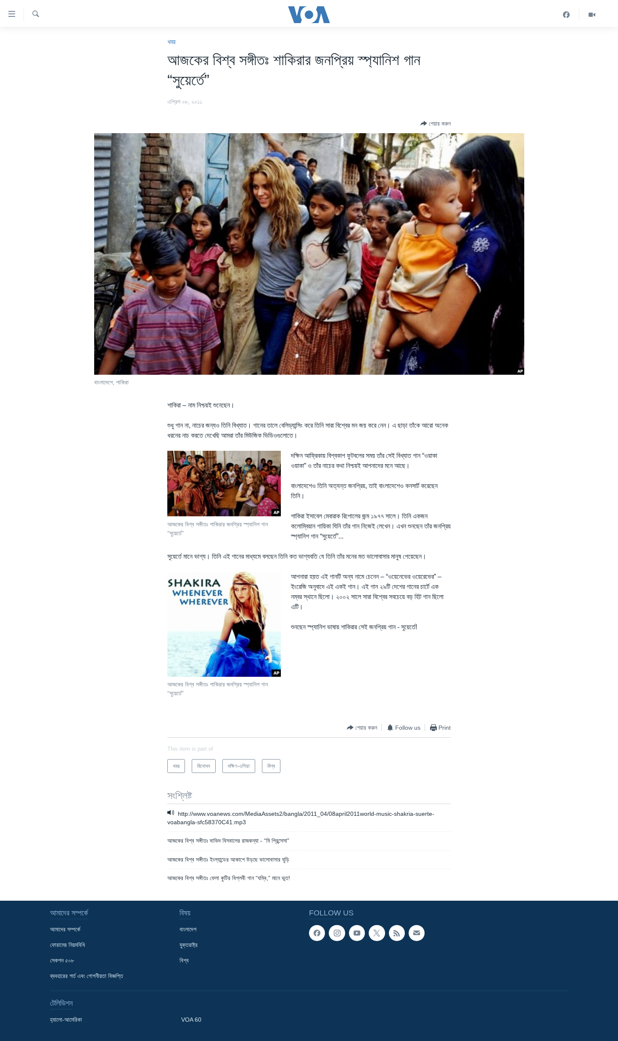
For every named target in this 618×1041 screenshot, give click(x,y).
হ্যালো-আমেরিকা (66, 1019)
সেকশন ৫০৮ (62, 960)
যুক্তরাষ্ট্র (189, 944)
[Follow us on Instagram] (337, 933)
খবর (171, 41)
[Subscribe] (417, 933)
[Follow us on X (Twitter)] (377, 933)
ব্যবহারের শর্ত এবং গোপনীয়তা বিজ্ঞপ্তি (86, 976)
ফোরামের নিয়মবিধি (67, 944)
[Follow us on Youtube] (357, 933)
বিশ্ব (184, 960)
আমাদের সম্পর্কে (65, 929)
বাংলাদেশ (188, 929)
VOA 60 (191, 1019)
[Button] (435, 123)
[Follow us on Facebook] (317, 933)
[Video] (592, 14)
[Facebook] (566, 14)
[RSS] (397, 933)
